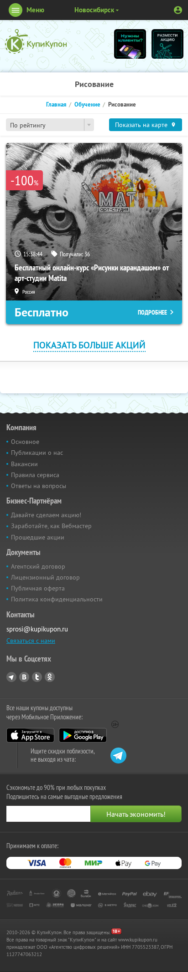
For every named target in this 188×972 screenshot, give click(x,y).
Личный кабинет (178, 10)
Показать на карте (141, 125)
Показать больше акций (89, 345)
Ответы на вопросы (38, 486)
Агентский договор (38, 566)
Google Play (83, 735)
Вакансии (24, 464)
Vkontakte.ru (24, 677)
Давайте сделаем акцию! (46, 515)
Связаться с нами (30, 640)
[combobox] (50, 124)
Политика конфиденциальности (57, 599)
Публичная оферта (38, 588)
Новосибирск (94, 9)
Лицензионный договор (45, 577)
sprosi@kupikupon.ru (37, 629)
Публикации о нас (37, 452)
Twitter (37, 677)
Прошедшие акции (37, 537)
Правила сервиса (35, 475)
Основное (25, 442)
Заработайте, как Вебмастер (51, 526)
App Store (30, 735)
